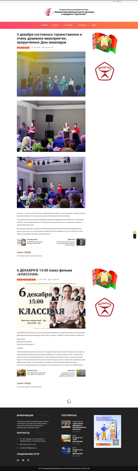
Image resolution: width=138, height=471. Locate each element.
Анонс (20, 279)
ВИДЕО (94, 25)
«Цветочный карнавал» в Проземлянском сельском (79, 426)
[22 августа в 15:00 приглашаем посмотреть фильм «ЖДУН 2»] (66, 438)
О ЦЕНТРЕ (55, 25)
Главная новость (23, 47)
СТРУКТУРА (82, 25)
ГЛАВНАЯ (44, 25)
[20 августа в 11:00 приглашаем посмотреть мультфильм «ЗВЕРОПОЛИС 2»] (66, 450)
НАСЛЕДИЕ (68, 25)
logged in (27, 256)
